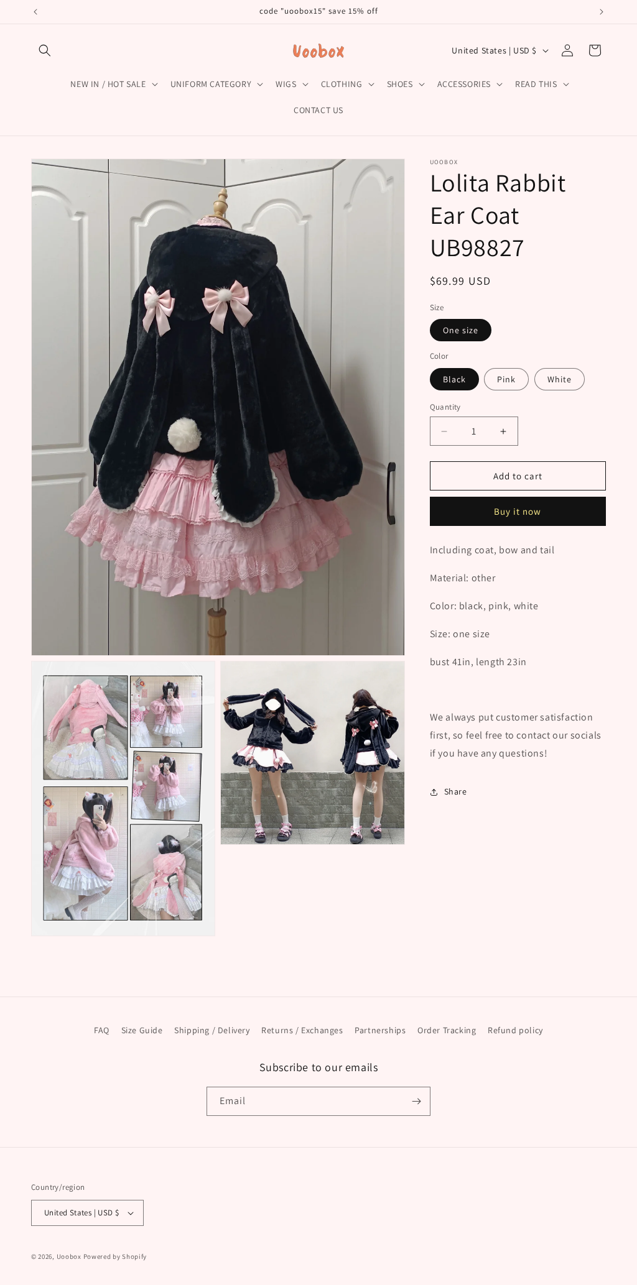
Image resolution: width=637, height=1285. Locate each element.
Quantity (445, 407)
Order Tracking (446, 1030)
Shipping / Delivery (211, 1030)
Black (454, 379)
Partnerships (380, 1030)
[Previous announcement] (35, 12)
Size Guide (142, 1030)
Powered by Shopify (115, 1256)
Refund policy (515, 1030)
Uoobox (69, 1256)
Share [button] (455, 791)
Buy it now (517, 511)
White (559, 379)
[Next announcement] (601, 12)
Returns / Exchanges (302, 1030)
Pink (506, 379)
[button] (44, 50)
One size (460, 330)
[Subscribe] (416, 1101)
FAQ (101, 1030)
